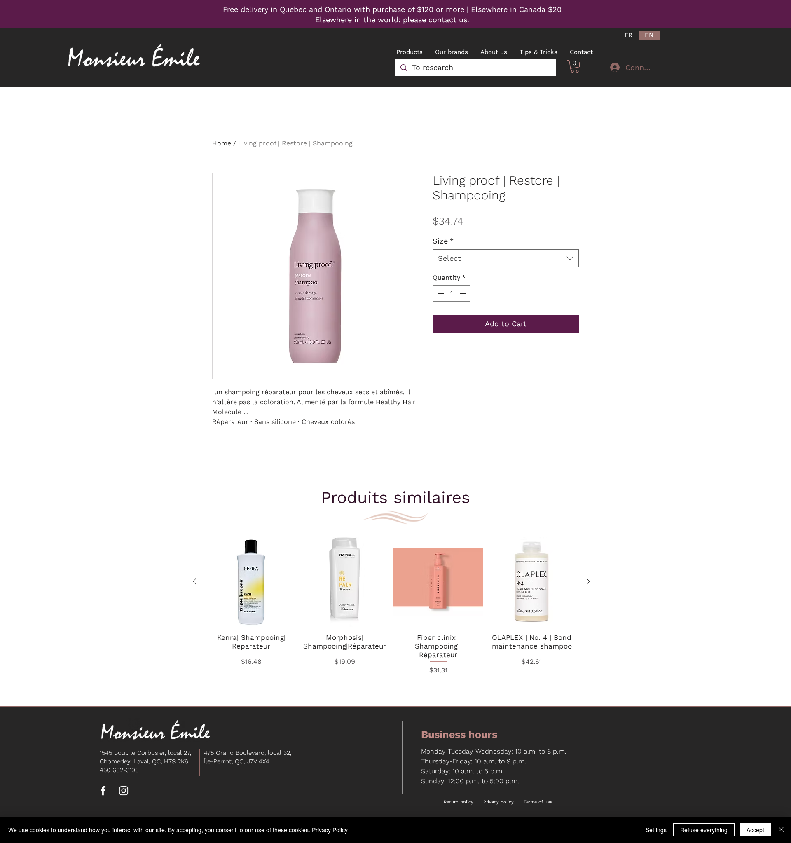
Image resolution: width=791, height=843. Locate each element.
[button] (574, 66)
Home (221, 143)
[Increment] (463, 293)
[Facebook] (103, 790)
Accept (755, 830)
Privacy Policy (330, 830)
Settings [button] (656, 830)
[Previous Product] (194, 581)
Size (443, 241)
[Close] (781, 829)
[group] (391, 612)
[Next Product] (588, 581)
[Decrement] (439, 293)
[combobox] (506, 258)
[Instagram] (123, 790)
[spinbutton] (451, 293)
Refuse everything (704, 830)
